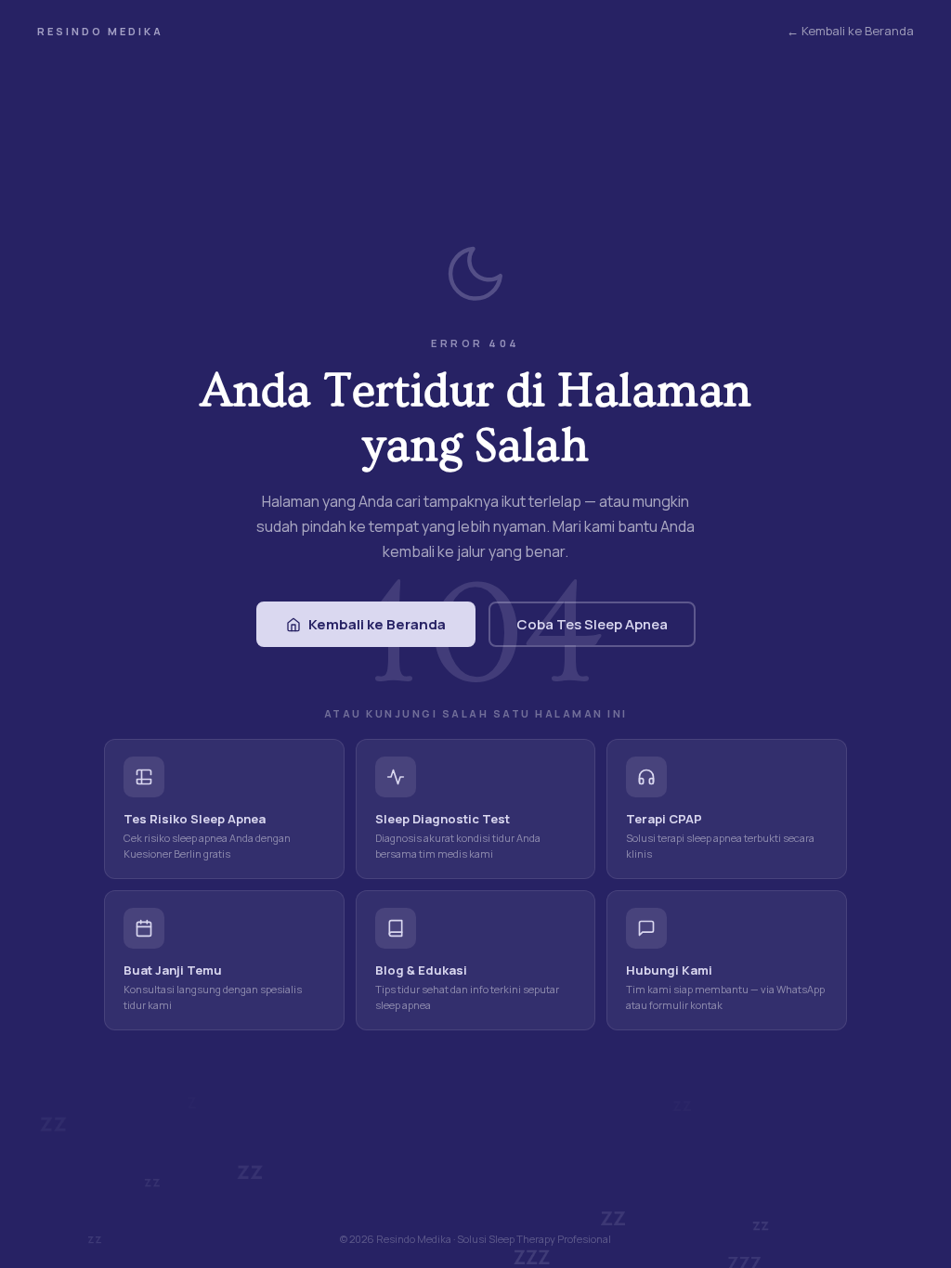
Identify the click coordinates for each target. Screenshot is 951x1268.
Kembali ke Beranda (377, 624)
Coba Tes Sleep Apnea (592, 624)
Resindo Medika (100, 31)
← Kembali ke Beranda (850, 30)
